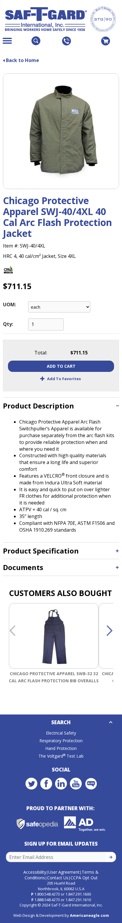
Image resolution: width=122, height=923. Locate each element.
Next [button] (109, 631)
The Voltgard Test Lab (61, 756)
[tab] (61, 405)
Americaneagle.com (89, 915)
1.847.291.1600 (78, 894)
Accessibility (34, 872)
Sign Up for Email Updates (61, 843)
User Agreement (64, 872)
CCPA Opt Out (84, 877)
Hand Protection (61, 748)
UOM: (9, 304)
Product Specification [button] (41, 551)
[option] (54, 650)
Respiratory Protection (61, 740)
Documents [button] (23, 567)
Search (61, 722)
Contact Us (57, 877)
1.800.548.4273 (47, 894)
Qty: (8, 324)
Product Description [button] (38, 406)
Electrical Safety (61, 733)
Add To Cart (61, 366)
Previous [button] (12, 631)
